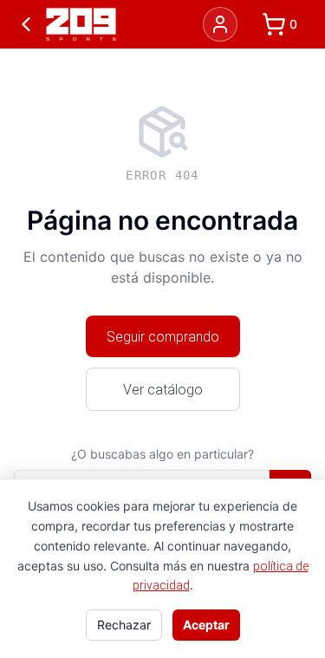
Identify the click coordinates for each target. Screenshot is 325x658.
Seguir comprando (163, 336)
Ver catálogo (163, 389)
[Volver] (26, 24)
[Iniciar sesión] (220, 24)
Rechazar (124, 624)
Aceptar (206, 624)
